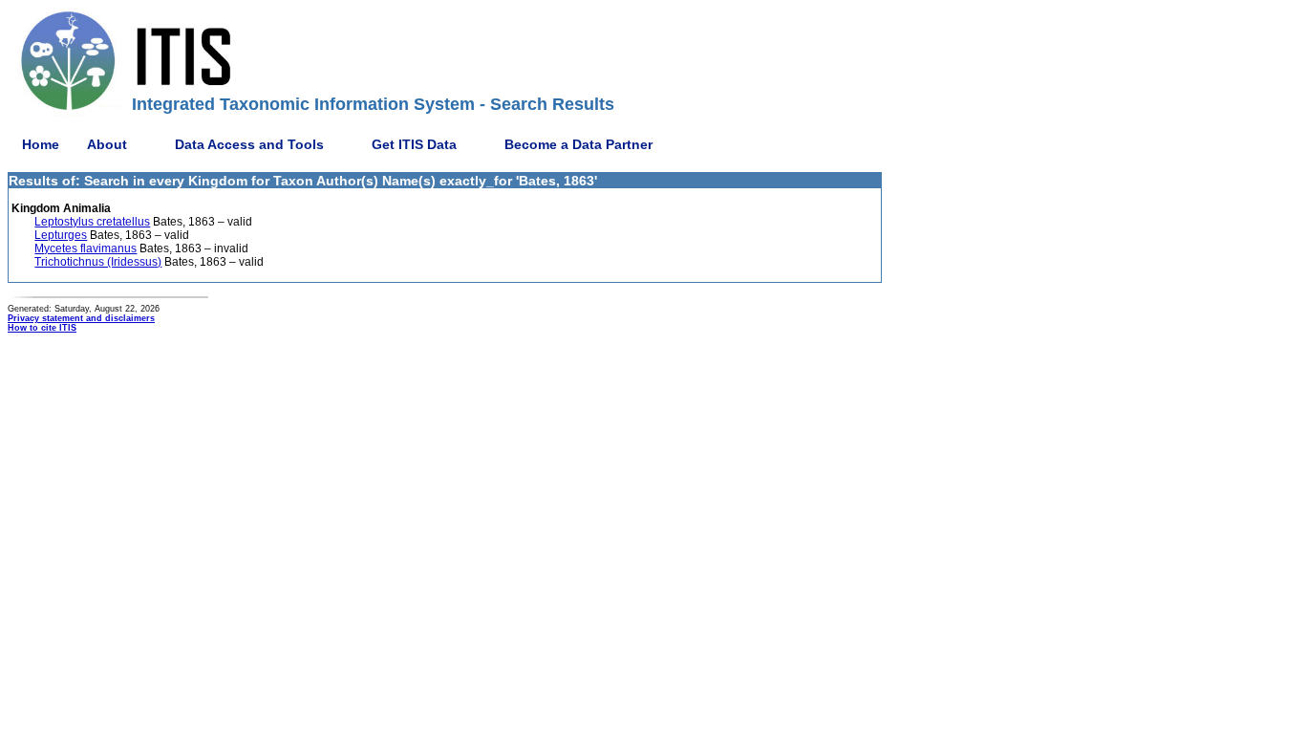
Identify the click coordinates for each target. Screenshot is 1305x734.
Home (40, 144)
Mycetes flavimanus (85, 248)
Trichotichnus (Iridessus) (97, 262)
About (107, 144)
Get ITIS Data (414, 144)
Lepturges (60, 235)
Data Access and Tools (249, 144)
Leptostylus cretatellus (92, 221)
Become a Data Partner (578, 144)
